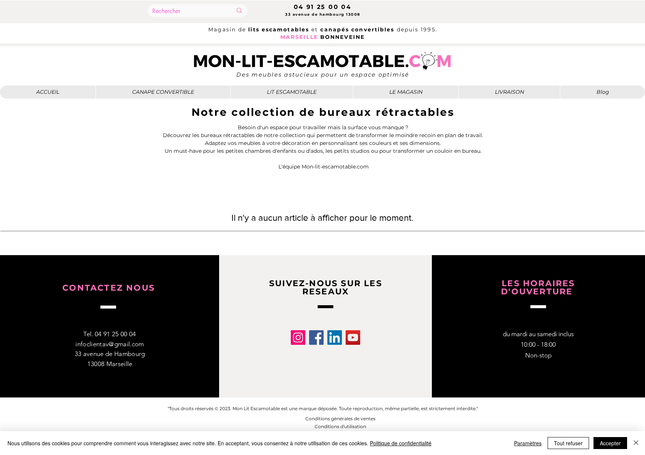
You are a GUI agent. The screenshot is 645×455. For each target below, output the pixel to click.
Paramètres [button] (528, 443)
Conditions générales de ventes (340, 418)
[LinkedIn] (334, 337)
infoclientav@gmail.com (109, 344)
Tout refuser (568, 443)
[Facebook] (316, 337)
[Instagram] (298, 337)
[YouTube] (353, 337)
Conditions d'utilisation (340, 426)
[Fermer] (636, 443)
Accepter (610, 443)
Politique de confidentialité (400, 443)
